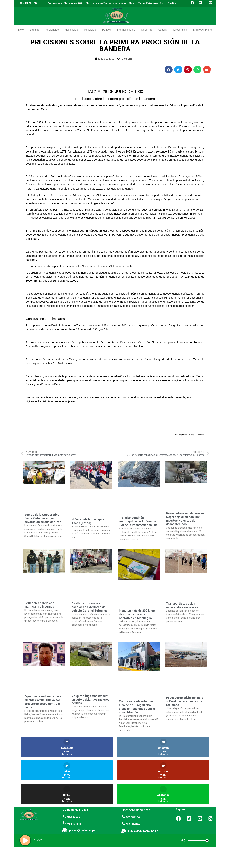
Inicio (20, 29)
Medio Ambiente (203, 29)
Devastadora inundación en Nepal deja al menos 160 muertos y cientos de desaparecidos (185, 519)
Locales (34, 29)
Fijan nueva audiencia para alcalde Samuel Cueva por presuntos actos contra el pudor (42, 701)
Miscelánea (180, 29)
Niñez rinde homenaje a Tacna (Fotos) (88, 521)
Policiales (90, 29)
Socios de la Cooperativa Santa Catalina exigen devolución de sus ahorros (42, 518)
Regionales (52, 29)
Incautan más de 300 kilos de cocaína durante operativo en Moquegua (137, 614)
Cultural (162, 29)
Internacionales (126, 29)
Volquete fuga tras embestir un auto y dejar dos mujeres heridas (91, 699)
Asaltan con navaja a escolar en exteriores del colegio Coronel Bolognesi (90, 607)
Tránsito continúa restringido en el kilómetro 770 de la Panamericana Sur (138, 521)
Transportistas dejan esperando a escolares (182, 605)
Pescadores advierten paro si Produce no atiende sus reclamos (185, 701)
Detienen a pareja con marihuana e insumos (39, 604)
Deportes (146, 29)
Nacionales (71, 29)
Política (106, 29)
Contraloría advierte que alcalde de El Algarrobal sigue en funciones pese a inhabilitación (137, 707)
